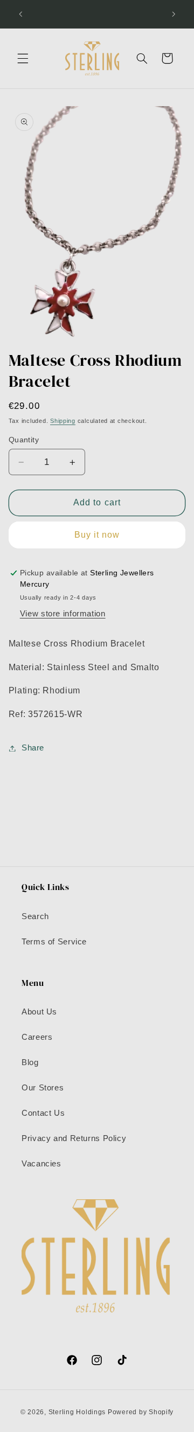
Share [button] (33, 747)
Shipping (62, 421)
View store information (63, 613)
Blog (30, 1062)
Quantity (24, 440)
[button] (22, 58)
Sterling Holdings (77, 1412)
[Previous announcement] (20, 14)
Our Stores (43, 1087)
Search (35, 916)
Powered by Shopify (141, 1412)
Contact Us (43, 1113)
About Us (39, 1011)
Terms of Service (54, 941)
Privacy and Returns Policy (74, 1138)
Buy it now (97, 534)
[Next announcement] (173, 14)
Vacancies (41, 1163)
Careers (37, 1037)
